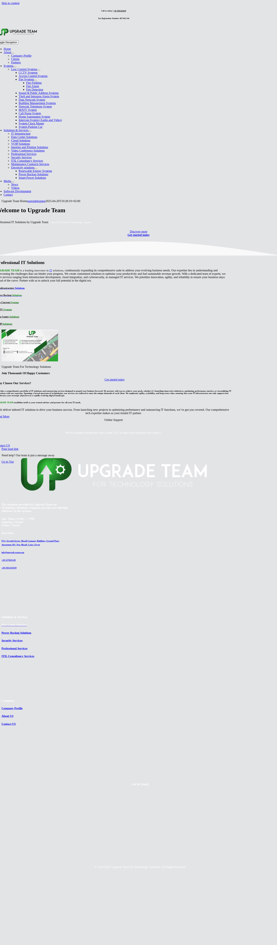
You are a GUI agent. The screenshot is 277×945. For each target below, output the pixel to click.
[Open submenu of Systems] (14, 66)
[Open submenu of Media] (12, 182)
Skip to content (10, 3)
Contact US (9, 723)
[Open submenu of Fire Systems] (35, 80)
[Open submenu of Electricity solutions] (35, 168)
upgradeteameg (36, 201)
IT (50, 270)
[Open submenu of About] (12, 53)
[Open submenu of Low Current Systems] (38, 70)
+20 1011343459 (119, 11)
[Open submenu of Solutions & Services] (29, 131)
